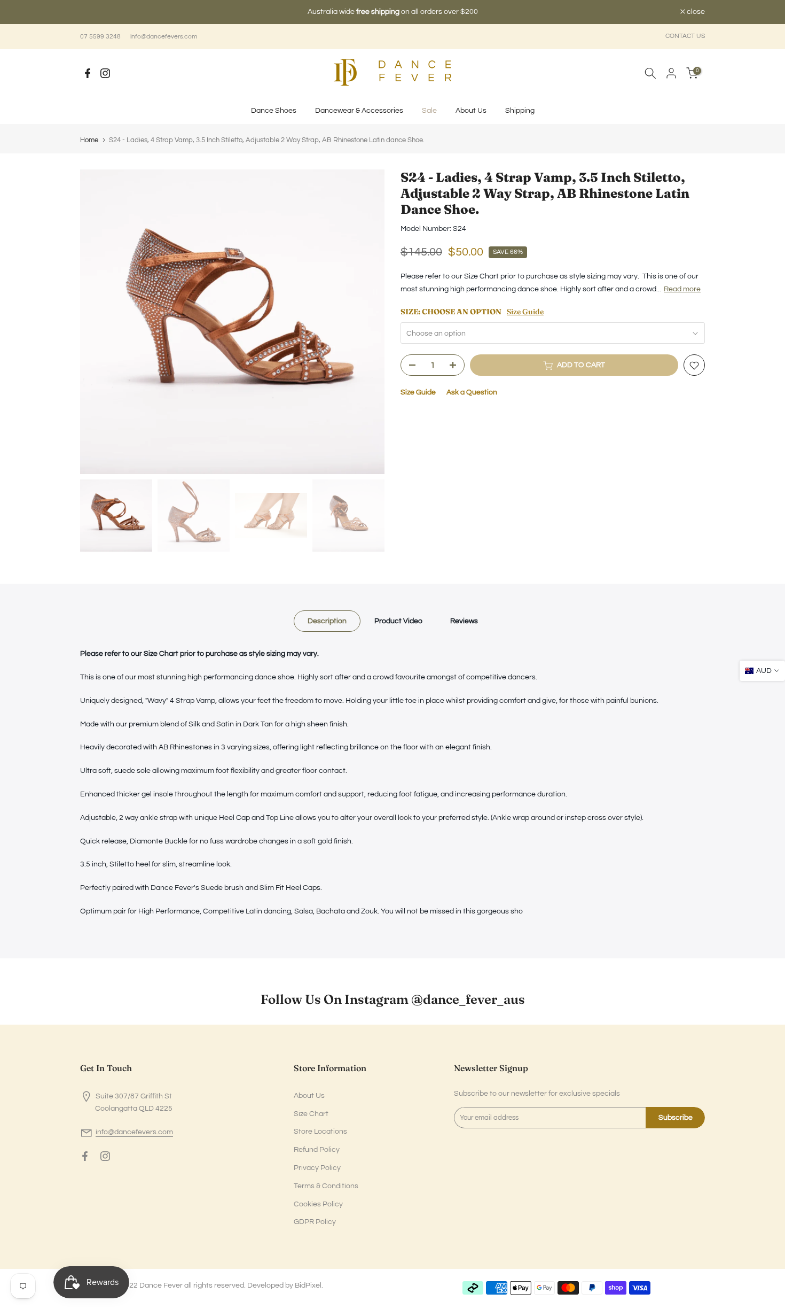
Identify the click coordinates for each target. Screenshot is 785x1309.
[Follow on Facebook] (87, 73)
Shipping (520, 110)
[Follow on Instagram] (105, 73)
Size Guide (525, 311)
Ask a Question (471, 393)
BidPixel (308, 1285)
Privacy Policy (317, 1168)
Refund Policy (317, 1149)
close (95, 12)
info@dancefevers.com (163, 36)
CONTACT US (685, 36)
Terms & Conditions (326, 1186)
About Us (471, 110)
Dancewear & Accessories (359, 110)
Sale (429, 110)
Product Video (398, 621)
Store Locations (320, 1131)
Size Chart (311, 1114)
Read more (682, 289)
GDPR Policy (315, 1222)
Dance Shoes (273, 110)
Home (89, 140)
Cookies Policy (318, 1204)
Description (327, 621)
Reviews (464, 621)
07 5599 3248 (100, 36)
